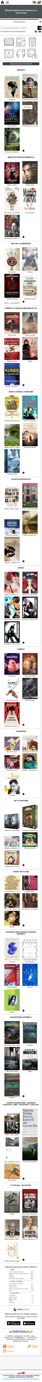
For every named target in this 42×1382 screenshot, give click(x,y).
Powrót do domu (13, 1287)
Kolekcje (22, 31)
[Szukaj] (39, 28)
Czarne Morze (12, 1295)
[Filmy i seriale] (9, 58)
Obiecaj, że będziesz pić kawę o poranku (18, 1288)
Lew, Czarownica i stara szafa (16, 1271)
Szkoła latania (12, 1285)
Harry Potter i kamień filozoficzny (16, 1278)
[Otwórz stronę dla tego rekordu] (12, 87)
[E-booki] (32, 47)
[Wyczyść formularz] (35, 31)
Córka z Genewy (13, 1297)
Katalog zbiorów (19, 22)
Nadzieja (11, 1275)
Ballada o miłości (13, 1298)
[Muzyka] (21, 58)
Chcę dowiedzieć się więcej (11, 1379)
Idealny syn (11, 1302)
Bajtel (10, 1290)
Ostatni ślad (12, 1276)
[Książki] (9, 47)
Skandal (11, 1300)
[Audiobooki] (21, 47)
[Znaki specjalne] (39, 31)
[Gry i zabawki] (32, 58)
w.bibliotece (20, 1337)
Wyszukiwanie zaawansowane (10, 31)
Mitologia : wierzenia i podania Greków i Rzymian (20, 1273)
